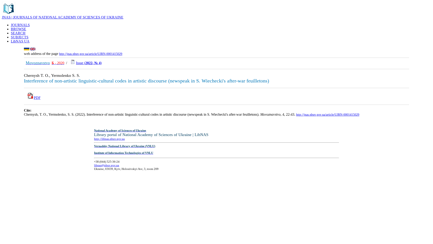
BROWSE (18, 29)
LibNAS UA (20, 41)
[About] (8, 14)
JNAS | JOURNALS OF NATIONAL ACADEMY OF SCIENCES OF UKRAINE (62, 17)
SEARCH (18, 33)
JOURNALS (20, 25)
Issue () (89, 63)
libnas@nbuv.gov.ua (106, 165)
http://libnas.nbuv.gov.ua (109, 139)
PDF (37, 98)
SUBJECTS (19, 37)
